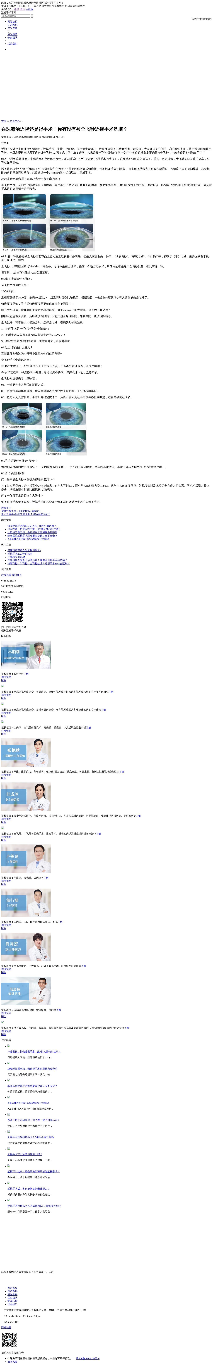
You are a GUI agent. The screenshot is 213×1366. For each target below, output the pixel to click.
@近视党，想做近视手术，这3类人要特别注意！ (34, 529)
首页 (3, 121)
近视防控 (12, 1301)
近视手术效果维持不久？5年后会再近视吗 (30, 1137)
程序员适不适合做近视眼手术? (24, 550)
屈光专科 (12, 28)
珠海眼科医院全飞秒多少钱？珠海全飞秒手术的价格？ (37, 560)
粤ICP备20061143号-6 (87, 1358)
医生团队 (12, 1297)
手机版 (29, 9)
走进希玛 (12, 25)
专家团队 (12, 37)
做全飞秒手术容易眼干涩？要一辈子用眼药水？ (33, 1120)
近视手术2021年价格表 (19, 553)
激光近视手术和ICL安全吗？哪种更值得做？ (25, 514)
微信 (22, 9)
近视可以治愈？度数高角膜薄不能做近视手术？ (33, 1171)
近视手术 (6, 507)
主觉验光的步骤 (16, 557)
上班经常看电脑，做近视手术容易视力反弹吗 (32, 532)
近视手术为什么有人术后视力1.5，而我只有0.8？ (34, 1205)
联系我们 (12, 43)
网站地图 (6, 1327)
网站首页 (12, 21)
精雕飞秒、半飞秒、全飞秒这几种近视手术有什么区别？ (38, 563)
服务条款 (12, 1361)
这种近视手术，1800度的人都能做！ (21, 511)
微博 (16, 9)
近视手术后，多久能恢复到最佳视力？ (28, 1188)
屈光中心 (15, 121)
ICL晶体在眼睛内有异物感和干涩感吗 (28, 539)
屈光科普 (12, 34)
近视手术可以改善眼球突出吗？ (24, 1154)
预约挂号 (17, 575)
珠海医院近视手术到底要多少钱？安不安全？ (32, 535)
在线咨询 (6, 575)
